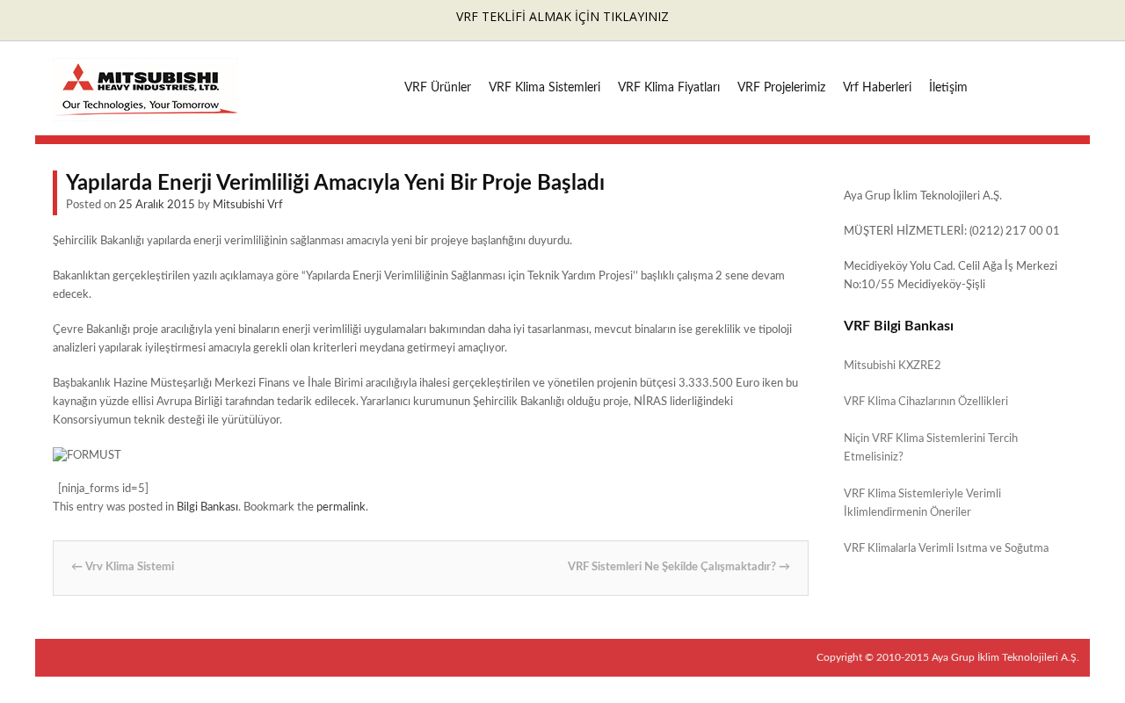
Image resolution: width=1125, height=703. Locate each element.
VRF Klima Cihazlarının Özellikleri (926, 402)
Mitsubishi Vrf (248, 205)
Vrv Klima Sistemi (122, 567)
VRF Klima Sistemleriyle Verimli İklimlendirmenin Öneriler (922, 503)
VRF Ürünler (437, 88)
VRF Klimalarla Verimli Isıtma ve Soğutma (946, 548)
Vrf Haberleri (877, 88)
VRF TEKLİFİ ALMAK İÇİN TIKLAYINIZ (562, 16)
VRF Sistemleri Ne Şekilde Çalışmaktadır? (679, 567)
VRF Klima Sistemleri (544, 88)
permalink (341, 507)
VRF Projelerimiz (781, 88)
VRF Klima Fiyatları (669, 88)
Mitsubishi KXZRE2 (892, 366)
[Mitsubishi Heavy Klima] (145, 112)
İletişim (948, 88)
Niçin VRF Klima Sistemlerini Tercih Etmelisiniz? (931, 448)
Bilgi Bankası (207, 507)
